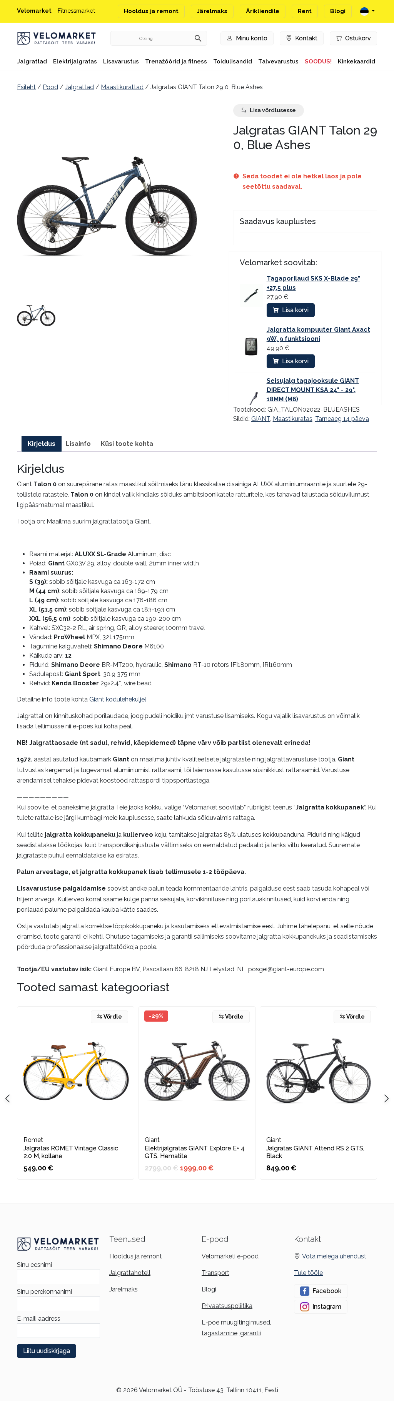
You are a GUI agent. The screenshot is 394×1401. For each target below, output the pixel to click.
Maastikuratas (292, 418)
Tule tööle (308, 1272)
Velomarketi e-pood (230, 1256)
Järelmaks (212, 11)
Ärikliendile (262, 11)
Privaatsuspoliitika (227, 1306)
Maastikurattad (122, 87)
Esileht (26, 87)
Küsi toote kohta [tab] (127, 443)
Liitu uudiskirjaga (46, 1350)
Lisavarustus (121, 61)
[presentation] (386, 1098)
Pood (50, 87)
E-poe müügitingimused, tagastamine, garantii (236, 1327)
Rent (305, 11)
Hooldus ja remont (151, 11)
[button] (36, 315)
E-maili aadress (38, 1318)
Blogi (338, 11)
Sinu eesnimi (34, 1264)
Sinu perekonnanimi (44, 1291)
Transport (215, 1272)
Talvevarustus (278, 61)
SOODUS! (318, 61)
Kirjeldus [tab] (41, 443)
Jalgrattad (32, 61)
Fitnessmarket (76, 10)
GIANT (260, 418)
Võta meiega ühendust (334, 1256)
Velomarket (34, 10)
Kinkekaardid (356, 61)
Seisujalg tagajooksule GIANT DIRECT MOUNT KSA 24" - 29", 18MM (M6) (313, 390)
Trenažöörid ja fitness (176, 61)
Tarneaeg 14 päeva (342, 418)
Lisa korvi (295, 310)
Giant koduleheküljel (117, 699)
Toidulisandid (232, 61)
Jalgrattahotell (129, 1272)
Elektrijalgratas (75, 61)
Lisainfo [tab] (78, 443)
